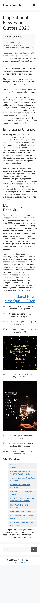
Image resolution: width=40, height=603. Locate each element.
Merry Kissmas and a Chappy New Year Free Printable (22, 499)
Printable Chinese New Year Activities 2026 (21, 523)
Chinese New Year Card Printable (20, 486)
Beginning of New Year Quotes (19, 466)
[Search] (34, 549)
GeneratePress (20, 562)
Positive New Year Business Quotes (21, 517)
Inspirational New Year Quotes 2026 (19, 48)
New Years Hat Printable (20, 512)
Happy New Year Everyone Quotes (21, 492)
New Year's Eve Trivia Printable (19, 506)
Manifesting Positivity (14, 45)
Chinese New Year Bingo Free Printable (22, 479)
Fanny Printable (13, 5)
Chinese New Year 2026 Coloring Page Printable (20, 472)
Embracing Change (13, 43)
